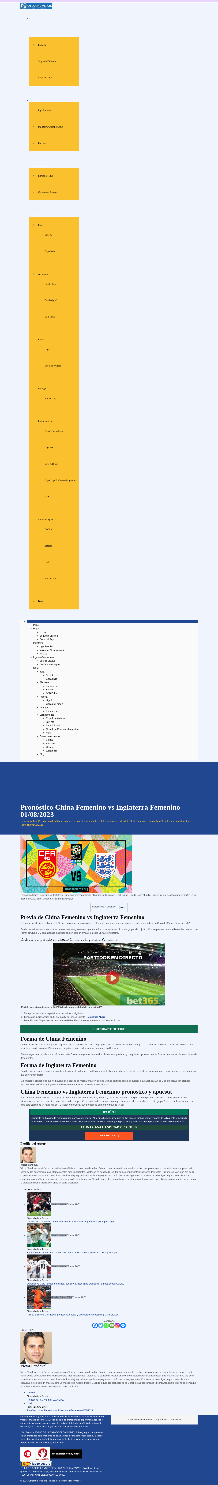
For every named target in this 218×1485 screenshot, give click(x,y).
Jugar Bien (161, 1419)
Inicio (35, 18)
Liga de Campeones (42, 166)
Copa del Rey (45, 77)
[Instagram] (117, 1325)
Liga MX (49, 447)
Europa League (45, 175)
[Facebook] (95, 1325)
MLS (47, 496)
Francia (41, 339)
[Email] (112, 1325)
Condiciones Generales (140, 1419)
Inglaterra (36, 100)
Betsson (48, 545)
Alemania (43, 274)
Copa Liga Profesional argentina (61, 480)
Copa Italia (50, 251)
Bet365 (48, 529)
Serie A (48, 235)
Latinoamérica (45, 421)
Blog (40, 601)
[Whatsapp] (106, 1325)
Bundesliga (50, 284)
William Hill (50, 578)
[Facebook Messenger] (123, 1325)
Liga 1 (48, 349)
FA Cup (42, 143)
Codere (48, 562)
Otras (34, 215)
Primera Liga (51, 398)
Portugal (42, 388)
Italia (40, 225)
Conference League (48, 192)
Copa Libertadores (54, 431)
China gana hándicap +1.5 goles (109, 1127)
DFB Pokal (50, 316)
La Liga (42, 45)
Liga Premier (44, 110)
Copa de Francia (53, 365)
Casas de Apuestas (47, 519)
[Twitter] (100, 1325)
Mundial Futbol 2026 (61, 1297)
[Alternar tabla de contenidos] (120, 907)
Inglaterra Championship (50, 126)
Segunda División (47, 61)
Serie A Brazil (51, 464)
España (35, 35)
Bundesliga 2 (51, 300)
